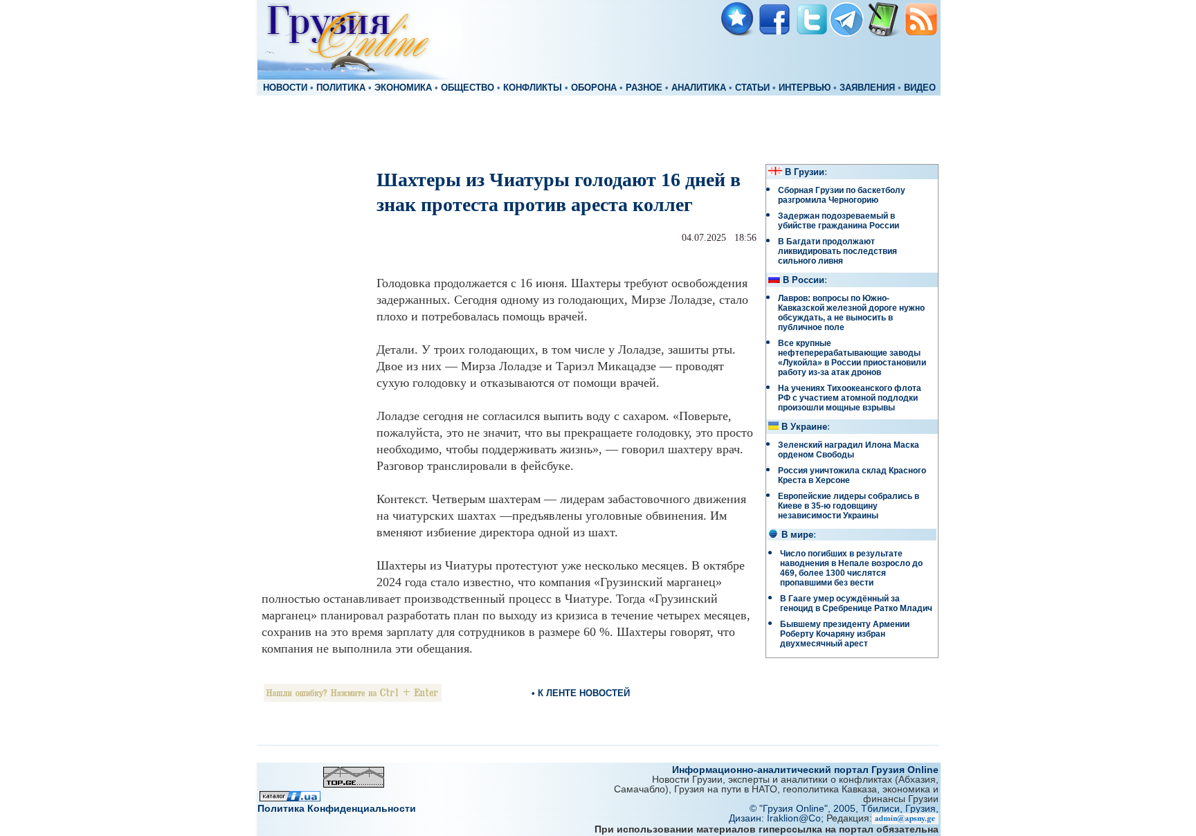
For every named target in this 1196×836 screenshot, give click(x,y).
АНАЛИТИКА (698, 88)
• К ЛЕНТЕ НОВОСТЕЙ (581, 693)
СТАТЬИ (752, 88)
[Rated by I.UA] (290, 797)
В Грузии (804, 172)
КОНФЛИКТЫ (532, 88)
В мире (797, 535)
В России (803, 280)
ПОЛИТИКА (340, 88)
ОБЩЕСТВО (467, 88)
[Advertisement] (598, 129)
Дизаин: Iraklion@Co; (777, 818)
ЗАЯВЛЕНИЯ (867, 88)
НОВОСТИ (285, 88)
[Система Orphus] (353, 698)
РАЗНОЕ (644, 88)
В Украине (804, 427)
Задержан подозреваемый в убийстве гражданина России (838, 220)
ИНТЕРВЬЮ (805, 88)
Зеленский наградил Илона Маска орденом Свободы (848, 450)
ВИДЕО (920, 88)
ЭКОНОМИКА (403, 88)
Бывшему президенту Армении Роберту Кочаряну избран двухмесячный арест (844, 633)
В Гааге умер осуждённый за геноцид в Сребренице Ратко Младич (856, 603)
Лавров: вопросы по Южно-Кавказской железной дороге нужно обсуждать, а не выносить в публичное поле (851, 312)
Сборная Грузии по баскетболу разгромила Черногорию (841, 195)
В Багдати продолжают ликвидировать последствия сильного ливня (837, 251)
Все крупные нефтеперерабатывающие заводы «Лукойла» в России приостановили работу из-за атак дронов (852, 357)
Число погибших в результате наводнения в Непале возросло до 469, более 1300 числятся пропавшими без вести (851, 568)
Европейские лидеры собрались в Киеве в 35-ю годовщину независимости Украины (848, 505)
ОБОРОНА (594, 88)
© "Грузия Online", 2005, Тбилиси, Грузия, (844, 808)
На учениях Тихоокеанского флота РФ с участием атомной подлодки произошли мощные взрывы (849, 397)
